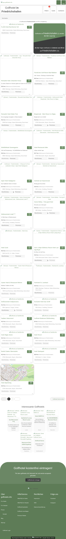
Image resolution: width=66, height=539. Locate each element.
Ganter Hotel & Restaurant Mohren (11, 282)
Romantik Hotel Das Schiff (42, 301)
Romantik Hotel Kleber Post (9, 114)
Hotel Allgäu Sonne (7, 335)
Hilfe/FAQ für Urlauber (23, 502)
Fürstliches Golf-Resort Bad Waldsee (45, 72)
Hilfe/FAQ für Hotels (22, 498)
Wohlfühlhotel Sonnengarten (9, 147)
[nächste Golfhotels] (17, 399)
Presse (3, 509)
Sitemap (3, 522)
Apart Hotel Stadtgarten (8, 181)
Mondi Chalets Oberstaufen (9, 351)
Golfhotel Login (6, 530)
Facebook (53, 498)
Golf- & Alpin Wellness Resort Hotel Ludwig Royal (46, 249)
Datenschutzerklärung (39, 507)
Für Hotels (3, 501)
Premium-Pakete (21, 515)
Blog (2, 518)
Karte (53, 11)
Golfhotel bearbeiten (22, 507)
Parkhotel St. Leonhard (41, 282)
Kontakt (4, 514)
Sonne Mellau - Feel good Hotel (43, 202)
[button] (4, 399)
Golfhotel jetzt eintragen (34, 480)
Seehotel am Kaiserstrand (42, 181)
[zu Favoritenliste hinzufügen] (2, 25)
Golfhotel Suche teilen (58, 399)
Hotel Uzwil (4, 247)
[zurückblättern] (5, 67)
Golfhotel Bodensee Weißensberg (44, 318)
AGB (35, 502)
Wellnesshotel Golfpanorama (10, 301)
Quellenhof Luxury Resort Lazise (26, 418)
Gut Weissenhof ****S (13, 420)
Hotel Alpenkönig (6, 383)
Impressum (37, 498)
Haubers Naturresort (7, 318)
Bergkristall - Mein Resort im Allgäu (45, 114)
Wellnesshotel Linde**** (8, 214)
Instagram (53, 502)
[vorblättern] (28, 67)
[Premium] (62, 408)
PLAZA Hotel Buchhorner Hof (10, 27)
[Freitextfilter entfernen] (58, 2)
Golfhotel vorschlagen (23, 511)
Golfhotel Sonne (39, 440)
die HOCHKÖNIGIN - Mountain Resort (52, 418)
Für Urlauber (4, 505)
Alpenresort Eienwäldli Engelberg (26, 443)
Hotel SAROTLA (39, 416)
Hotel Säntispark (39, 351)
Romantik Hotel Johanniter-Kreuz (11, 80)
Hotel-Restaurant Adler (41, 147)
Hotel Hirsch (38, 335)
